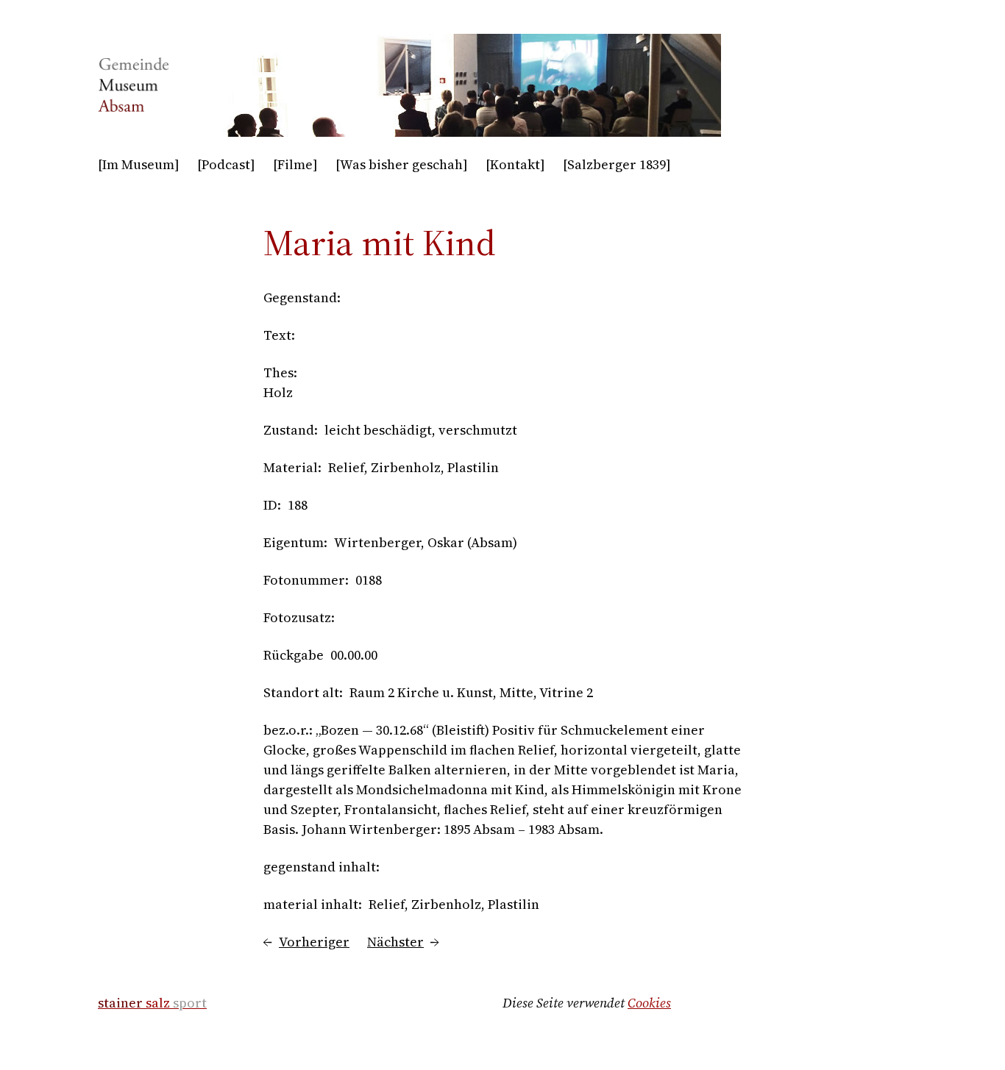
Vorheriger (314, 941)
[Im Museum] (139, 164)
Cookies (649, 1003)
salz (152, 1003)
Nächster (395, 941)
